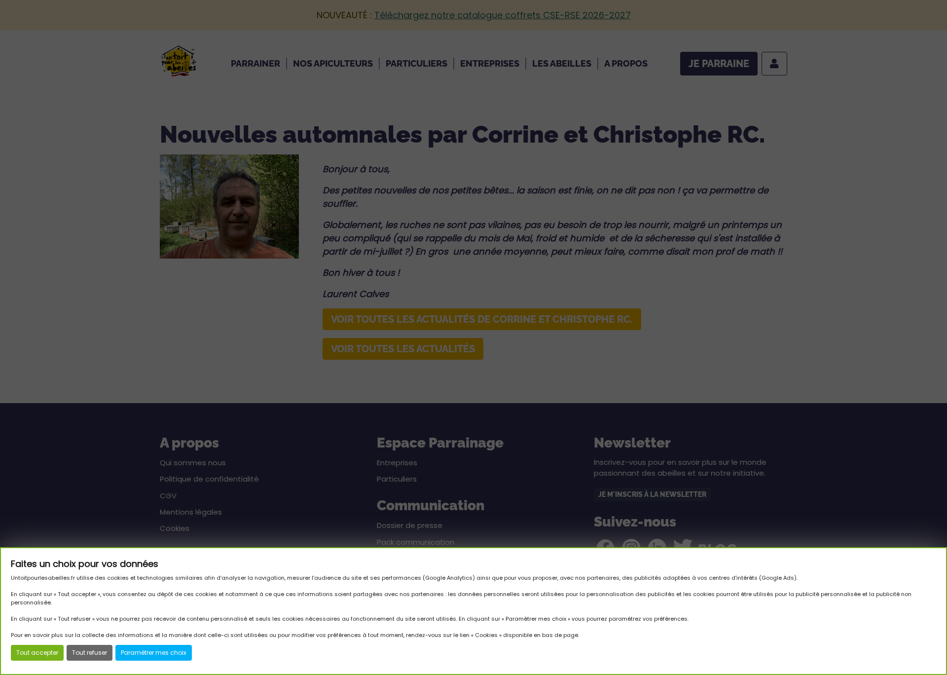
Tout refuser (89, 652)
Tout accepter (37, 652)
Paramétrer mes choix (153, 652)
